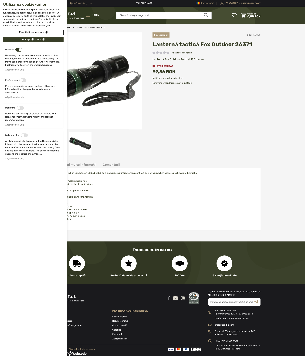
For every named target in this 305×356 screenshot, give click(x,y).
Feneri (67, 28)
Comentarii (111, 165)
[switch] (18, 50)
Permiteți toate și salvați (33, 32)
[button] (205, 3)
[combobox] (164, 15)
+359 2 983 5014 (244, 313)
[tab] (80, 164)
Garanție (116, 329)
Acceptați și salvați (33, 39)
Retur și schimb (120, 321)
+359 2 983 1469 (228, 310)
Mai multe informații (80, 165)
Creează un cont (251, 3)
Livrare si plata (119, 316)
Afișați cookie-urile (14, 69)
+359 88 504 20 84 (239, 318)
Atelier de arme (120, 338)
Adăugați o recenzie (182, 53)
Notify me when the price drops (168, 78)
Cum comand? (119, 325)
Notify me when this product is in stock (172, 83)
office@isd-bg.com (224, 325)
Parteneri (117, 334)
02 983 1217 (229, 313)
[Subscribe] (257, 302)
